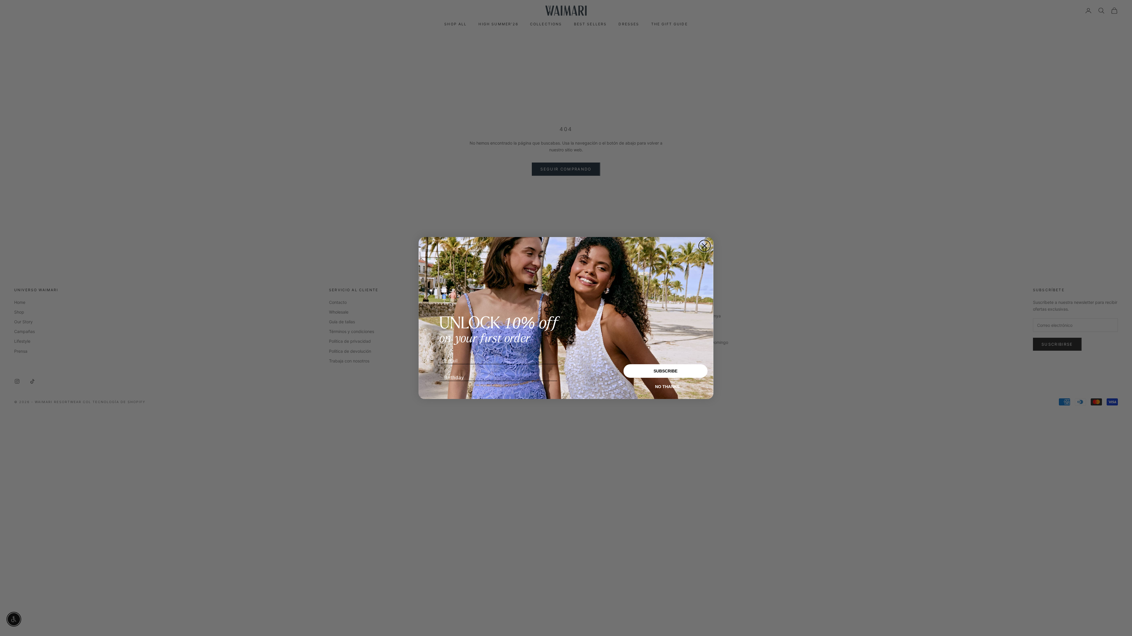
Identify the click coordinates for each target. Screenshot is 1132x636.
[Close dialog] (704, 246)
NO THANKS (667, 386)
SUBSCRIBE (665, 371)
